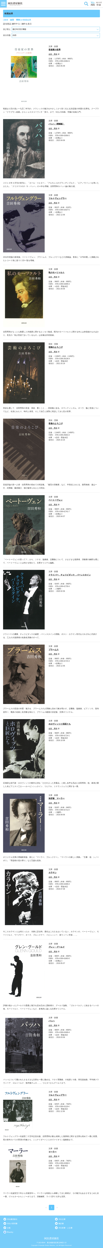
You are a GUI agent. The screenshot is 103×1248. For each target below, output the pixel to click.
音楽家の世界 (55, 49)
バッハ (52, 1021)
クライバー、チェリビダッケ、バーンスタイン (70, 575)
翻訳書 (61, 1224)
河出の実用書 (12, 1224)
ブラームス (54, 649)
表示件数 (7, 35)
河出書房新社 (12, 1219)
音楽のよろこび (56, 423)
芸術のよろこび (56, 347)
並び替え (7, 29)
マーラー (53, 1152)
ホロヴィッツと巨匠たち (60, 724)
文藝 (8, 1228)
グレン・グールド (57, 947)
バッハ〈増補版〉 (57, 124)
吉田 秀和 (53, 54)
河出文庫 (61, 1219)
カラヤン (53, 872)
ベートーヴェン (56, 500)
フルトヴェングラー (58, 198)
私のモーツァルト (57, 272)
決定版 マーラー (57, 798)
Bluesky (10, 1232)
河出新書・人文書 (65, 1228)
